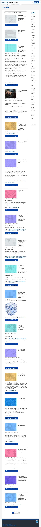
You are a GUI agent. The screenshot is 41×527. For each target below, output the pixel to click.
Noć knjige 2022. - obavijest (33, 18)
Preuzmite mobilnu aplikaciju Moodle (9, 525)
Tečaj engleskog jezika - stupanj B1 (22, 424)
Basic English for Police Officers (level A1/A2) (22, 32)
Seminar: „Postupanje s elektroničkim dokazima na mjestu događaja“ (22, 218)
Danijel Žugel (11, 486)
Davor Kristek (23, 180)
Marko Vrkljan (22, 230)
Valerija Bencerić (12, 133)
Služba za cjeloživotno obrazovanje (12, 4)
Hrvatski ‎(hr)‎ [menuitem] (14, 2)
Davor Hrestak (17, 180)
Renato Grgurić (24, 256)
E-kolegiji (3, 4)
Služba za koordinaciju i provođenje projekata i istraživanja (33, 107)
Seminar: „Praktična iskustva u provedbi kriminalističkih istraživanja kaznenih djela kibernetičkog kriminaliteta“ (22, 242)
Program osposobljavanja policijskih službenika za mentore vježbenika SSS (22, 497)
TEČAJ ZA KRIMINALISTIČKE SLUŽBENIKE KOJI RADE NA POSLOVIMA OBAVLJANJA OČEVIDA (22, 127)
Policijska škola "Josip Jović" (33, 57)
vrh (31, 120)
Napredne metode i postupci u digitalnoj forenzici (22, 161)
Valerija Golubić (18, 229)
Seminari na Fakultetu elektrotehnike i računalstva (21, 327)
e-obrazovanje (5, 2)
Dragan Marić (7, 182)
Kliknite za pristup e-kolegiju (11, 24)
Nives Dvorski (18, 504)
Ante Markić (12, 182)
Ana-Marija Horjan (17, 317)
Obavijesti (33, 23)
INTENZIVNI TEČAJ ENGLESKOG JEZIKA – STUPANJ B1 (22, 451)
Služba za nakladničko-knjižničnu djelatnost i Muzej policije (33, 96)
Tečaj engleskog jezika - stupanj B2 (22, 350)
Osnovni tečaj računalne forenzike (22, 191)
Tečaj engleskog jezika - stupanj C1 (22, 374)
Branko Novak (22, 257)
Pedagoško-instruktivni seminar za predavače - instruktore (22, 17)
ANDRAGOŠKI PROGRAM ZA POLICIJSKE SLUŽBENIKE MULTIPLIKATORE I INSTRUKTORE (22, 48)
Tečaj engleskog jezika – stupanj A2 (22, 399)
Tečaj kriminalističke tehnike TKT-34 (22, 142)
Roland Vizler (17, 230)
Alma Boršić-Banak (12, 82)
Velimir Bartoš (11, 317)
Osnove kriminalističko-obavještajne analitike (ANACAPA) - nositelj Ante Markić (22, 294)
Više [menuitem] (10, 2)
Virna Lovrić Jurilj (12, 415)
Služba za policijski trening (33, 115)
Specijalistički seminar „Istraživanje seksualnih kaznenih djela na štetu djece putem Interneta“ (22, 269)
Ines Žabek (24, 22)
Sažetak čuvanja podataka (7, 524)
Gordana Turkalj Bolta (12, 365)
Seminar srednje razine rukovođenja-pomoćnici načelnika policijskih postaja (22, 478)
